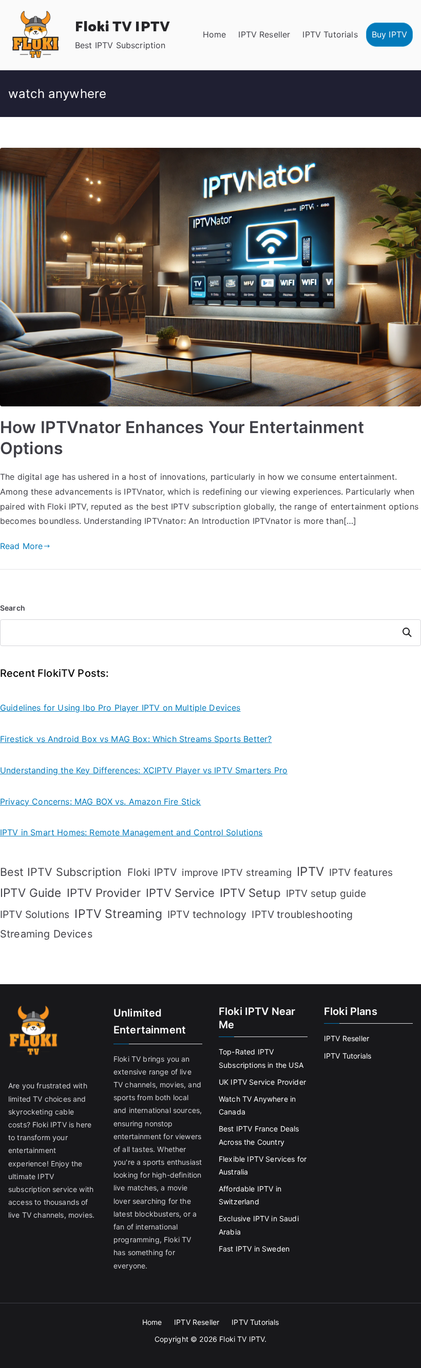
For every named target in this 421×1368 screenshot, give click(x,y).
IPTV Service (180, 893)
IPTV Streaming (118, 914)
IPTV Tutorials (329, 34)
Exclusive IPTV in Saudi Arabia (259, 1225)
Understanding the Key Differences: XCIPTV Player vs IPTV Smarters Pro (144, 770)
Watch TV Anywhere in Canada (257, 1105)
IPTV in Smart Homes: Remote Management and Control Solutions (131, 832)
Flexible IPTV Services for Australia (263, 1165)
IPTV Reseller (264, 34)
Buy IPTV (389, 34)
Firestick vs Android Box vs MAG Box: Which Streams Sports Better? (136, 739)
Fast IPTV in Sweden (254, 1248)
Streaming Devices (46, 934)
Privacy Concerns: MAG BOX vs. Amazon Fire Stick (100, 801)
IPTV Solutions (34, 914)
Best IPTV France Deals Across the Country (259, 1135)
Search (12, 607)
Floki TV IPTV (122, 27)
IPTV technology (206, 914)
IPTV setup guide (326, 893)
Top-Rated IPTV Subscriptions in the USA (261, 1058)
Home (214, 34)
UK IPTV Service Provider (262, 1082)
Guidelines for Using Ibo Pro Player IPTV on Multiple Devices (120, 707)
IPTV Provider (104, 893)
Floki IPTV (152, 872)
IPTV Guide (31, 893)
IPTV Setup (250, 893)
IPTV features (361, 872)
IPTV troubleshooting (302, 914)
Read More (21, 546)
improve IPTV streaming (237, 872)
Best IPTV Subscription (61, 871)
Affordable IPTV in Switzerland (250, 1195)
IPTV (310, 871)
